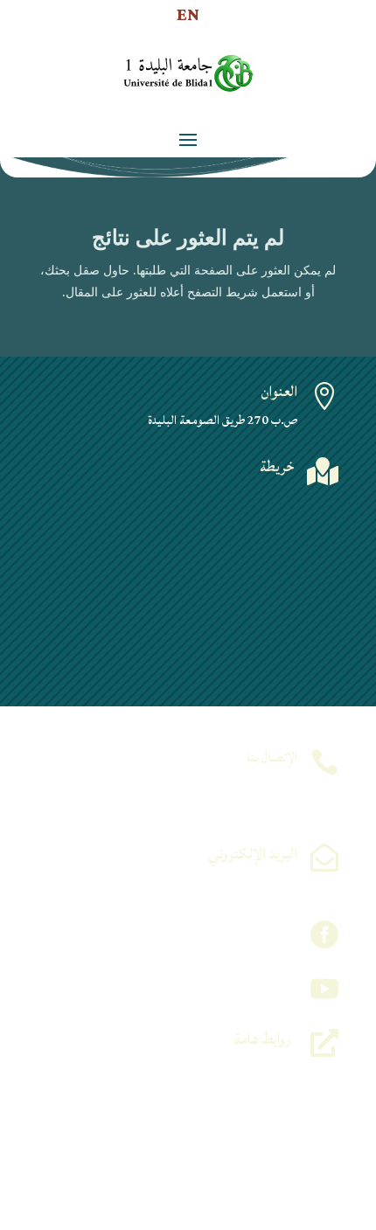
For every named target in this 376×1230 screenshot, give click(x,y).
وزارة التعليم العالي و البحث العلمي (223, 1069)
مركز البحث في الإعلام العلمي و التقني (214, 1131)
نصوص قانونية (260, 1193)
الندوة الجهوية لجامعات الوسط (230, 1110)
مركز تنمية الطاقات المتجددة (235, 1089)
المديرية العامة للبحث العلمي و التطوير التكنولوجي (191, 1173)
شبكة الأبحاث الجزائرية (242, 1152)
